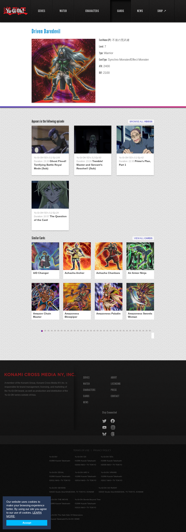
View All (143, 238)
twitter (104, 421)
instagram (113, 427)
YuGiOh (16, 11)
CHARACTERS (89, 390)
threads (113, 434)
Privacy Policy (102, 450)
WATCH (86, 383)
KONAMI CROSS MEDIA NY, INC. (40, 375)
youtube (104, 427)
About (114, 377)
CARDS (86, 396)
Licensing (116, 383)
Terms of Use (81, 450)
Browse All (141, 121)
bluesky (104, 434)
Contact (115, 396)
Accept (27, 522)
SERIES (86, 377)
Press (114, 390)
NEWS (85, 402)
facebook (113, 421)
